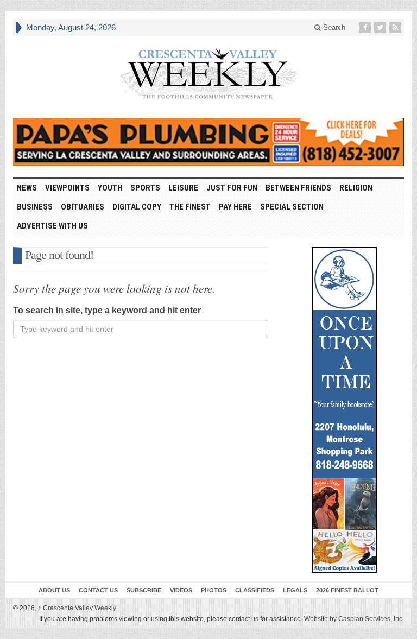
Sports (145, 188)
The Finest (190, 207)
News (27, 188)
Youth (110, 188)
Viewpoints (67, 188)
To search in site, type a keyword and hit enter (107, 310)
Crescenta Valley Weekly (77, 608)
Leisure (183, 188)
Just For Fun (231, 188)
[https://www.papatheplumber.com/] (208, 142)
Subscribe (144, 590)
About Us (54, 590)
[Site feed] (396, 27)
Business (35, 207)
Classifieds (254, 590)
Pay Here (235, 207)
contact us (243, 619)
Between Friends (298, 188)
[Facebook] (366, 27)
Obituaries (82, 207)
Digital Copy (136, 207)
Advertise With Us (52, 226)
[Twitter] (381, 27)
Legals (295, 590)
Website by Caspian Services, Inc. (354, 619)
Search (333, 27)
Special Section (292, 207)
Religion (355, 188)
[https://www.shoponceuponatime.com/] (344, 410)
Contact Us (98, 590)
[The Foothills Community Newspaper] (208, 73)
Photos (213, 590)
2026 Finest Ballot (347, 590)
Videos (181, 590)
